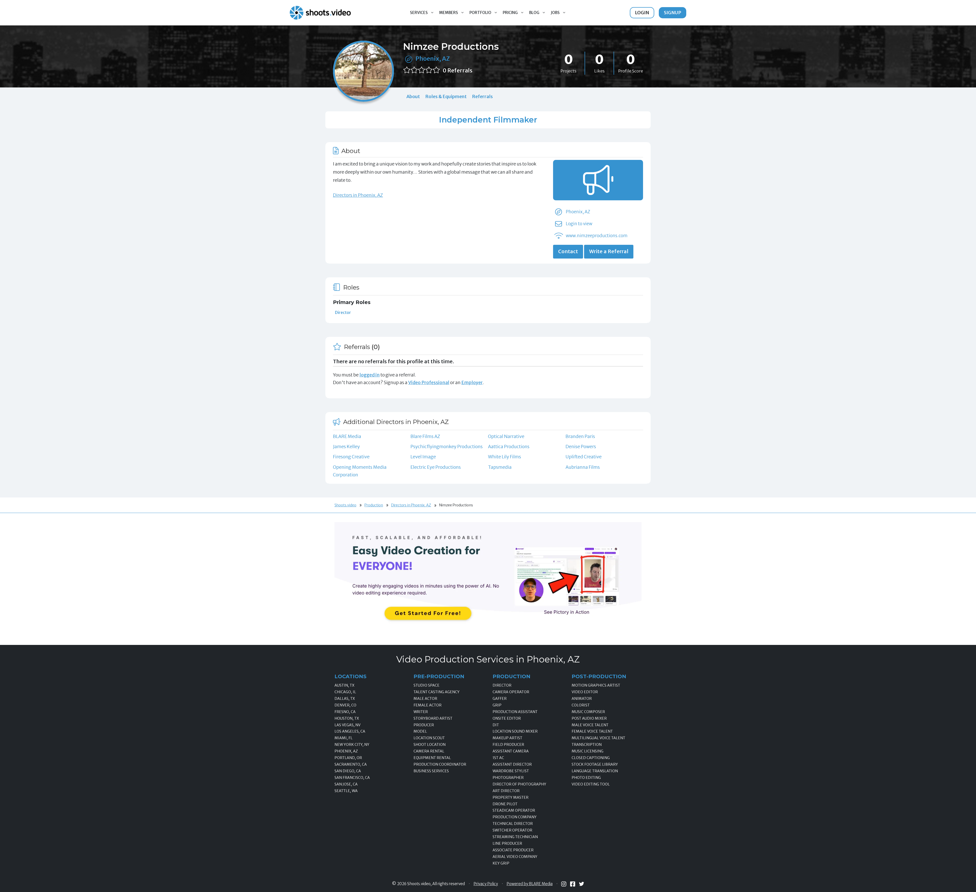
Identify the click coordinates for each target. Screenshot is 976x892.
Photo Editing (586, 777)
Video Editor (585, 692)
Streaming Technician (515, 837)
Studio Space (426, 685)
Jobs (555, 12)
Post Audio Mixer (589, 718)
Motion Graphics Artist (596, 685)
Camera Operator (511, 692)
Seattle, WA (346, 791)
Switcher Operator (512, 830)
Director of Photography (519, 784)
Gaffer (500, 698)
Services (419, 12)
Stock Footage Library (595, 764)
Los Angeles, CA (349, 731)
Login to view (579, 223)
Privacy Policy (486, 884)
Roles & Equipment (446, 96)
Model (420, 731)
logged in (369, 375)
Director (343, 312)
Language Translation (595, 771)
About (413, 96)
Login (642, 13)
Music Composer (588, 711)
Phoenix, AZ (433, 58)
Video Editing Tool (591, 784)
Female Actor (427, 705)
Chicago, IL (345, 692)
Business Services (431, 771)
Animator (582, 698)
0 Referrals (457, 70)
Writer (421, 711)
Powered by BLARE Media (530, 884)
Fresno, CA (345, 711)
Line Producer (507, 843)
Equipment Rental (432, 757)
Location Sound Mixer (515, 731)
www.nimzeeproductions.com (597, 235)
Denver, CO (345, 705)
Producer (424, 725)
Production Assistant (515, 711)
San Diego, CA (347, 771)
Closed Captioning (591, 757)
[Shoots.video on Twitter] (581, 883)
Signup (672, 13)
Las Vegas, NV (347, 725)
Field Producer (508, 744)
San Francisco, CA (352, 777)
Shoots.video (345, 505)
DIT (496, 725)
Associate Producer (513, 850)
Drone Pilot (505, 804)
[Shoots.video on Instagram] (563, 884)
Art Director (506, 791)
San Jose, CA (346, 784)
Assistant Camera (511, 751)
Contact (568, 251)
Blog (534, 12)
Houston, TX (346, 718)
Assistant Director (512, 764)
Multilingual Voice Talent (598, 738)
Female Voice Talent (592, 731)
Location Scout (429, 738)
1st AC (498, 757)
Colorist (581, 705)
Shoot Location (430, 744)
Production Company (515, 817)
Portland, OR (348, 757)
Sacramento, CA (350, 764)
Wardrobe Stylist (511, 771)
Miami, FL (343, 738)
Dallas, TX (344, 698)
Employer (472, 382)
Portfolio (480, 12)
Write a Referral (608, 251)
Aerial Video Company (515, 856)
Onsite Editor (507, 718)
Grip (497, 705)
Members (448, 12)
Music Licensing (587, 751)
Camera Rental (429, 751)
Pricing (510, 12)
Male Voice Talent (590, 725)
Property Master (510, 797)
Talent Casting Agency (437, 692)
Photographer (508, 777)
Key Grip (501, 863)
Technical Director (513, 823)
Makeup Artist (507, 738)
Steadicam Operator (514, 810)
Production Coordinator (440, 764)
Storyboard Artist (433, 718)
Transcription (587, 744)
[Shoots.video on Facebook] (572, 884)
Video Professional (428, 382)
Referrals (482, 96)
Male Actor (425, 698)
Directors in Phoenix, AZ (358, 195)
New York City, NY (351, 744)
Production (373, 505)
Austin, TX (344, 685)
